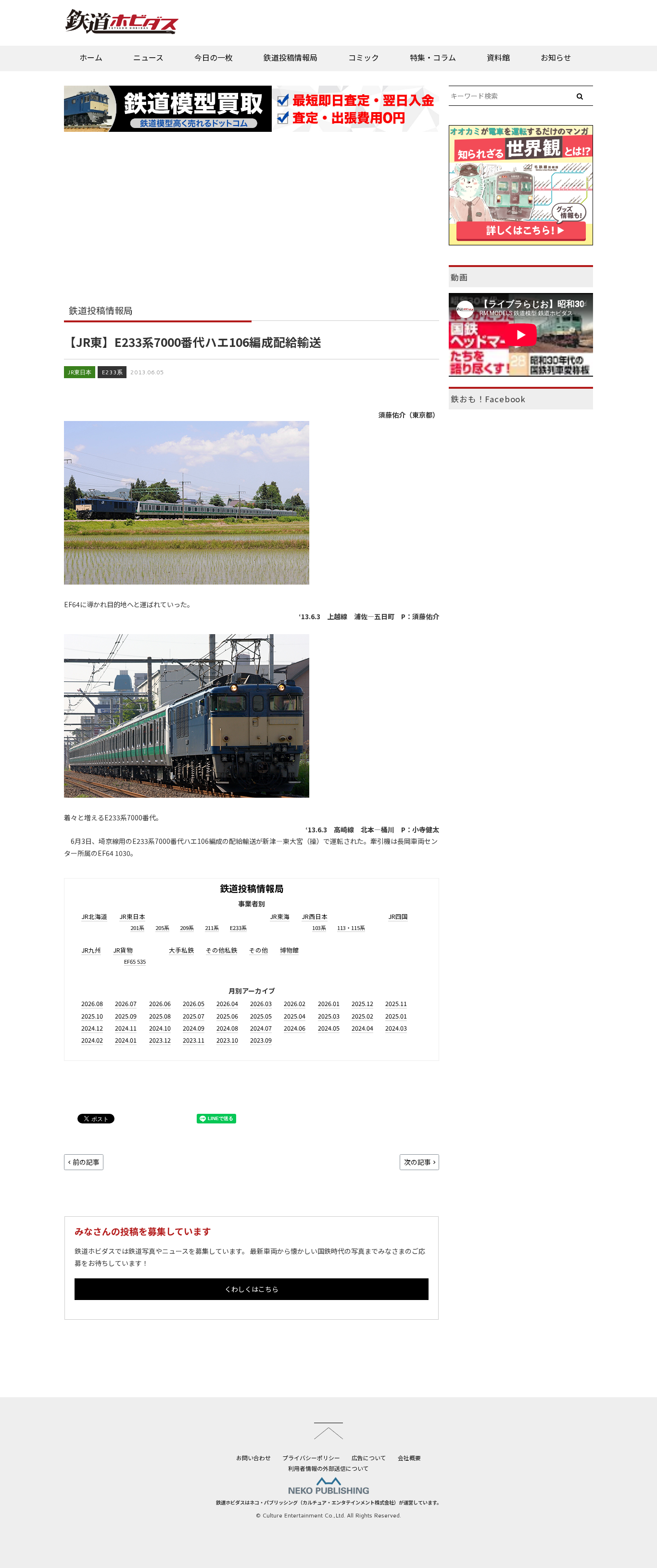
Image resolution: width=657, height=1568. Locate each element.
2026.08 (92, 1003)
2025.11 (396, 1003)
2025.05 (261, 1015)
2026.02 (294, 1003)
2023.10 (227, 1040)
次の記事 (417, 1162)
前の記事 (86, 1162)
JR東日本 (79, 372)
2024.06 (294, 1028)
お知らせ (556, 57)
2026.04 (227, 1003)
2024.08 (227, 1028)
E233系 (112, 372)
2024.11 (126, 1028)
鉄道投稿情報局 (290, 57)
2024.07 (261, 1028)
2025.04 (294, 1015)
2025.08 (160, 1015)
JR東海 (280, 916)
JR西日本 (315, 916)
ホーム (90, 57)
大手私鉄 (181, 950)
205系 (162, 927)
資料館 (498, 57)
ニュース (148, 57)
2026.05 (193, 1003)
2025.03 (329, 1015)
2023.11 (193, 1040)
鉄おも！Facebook (488, 399)
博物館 (289, 950)
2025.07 (193, 1015)
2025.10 (92, 1015)
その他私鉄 (221, 950)
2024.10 (160, 1028)
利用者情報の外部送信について (328, 1468)
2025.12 (362, 1003)
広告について (369, 1457)
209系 (187, 927)
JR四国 (398, 916)
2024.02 (92, 1040)
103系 (319, 927)
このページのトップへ (328, 1430)
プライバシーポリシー (311, 1457)
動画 (459, 277)
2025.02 (362, 1015)
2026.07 (126, 1003)
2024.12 (92, 1028)
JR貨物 (123, 950)
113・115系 (351, 927)
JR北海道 (94, 916)
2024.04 (362, 1028)
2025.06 (227, 1015)
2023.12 (160, 1040)
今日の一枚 (213, 57)
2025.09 (126, 1015)
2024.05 (329, 1028)
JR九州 (91, 950)
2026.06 (160, 1003)
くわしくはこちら (251, 1289)
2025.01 (396, 1015)
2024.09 (193, 1028)
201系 (137, 927)
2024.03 (396, 1028)
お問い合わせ (253, 1457)
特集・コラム (433, 57)
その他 (258, 950)
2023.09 (261, 1040)
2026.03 (261, 1003)
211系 (212, 927)
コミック (363, 57)
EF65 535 (135, 961)
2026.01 (329, 1003)
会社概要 (409, 1457)
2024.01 (126, 1040)
